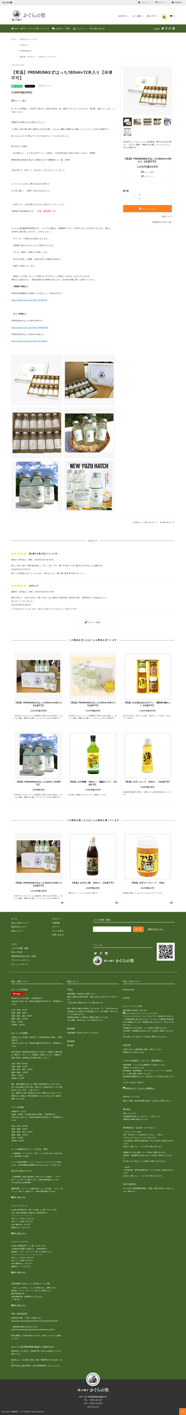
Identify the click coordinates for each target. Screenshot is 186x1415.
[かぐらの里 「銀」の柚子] (28, 20)
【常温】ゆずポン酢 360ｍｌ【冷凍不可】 (93, 882)
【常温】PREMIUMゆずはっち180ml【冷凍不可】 (38, 783)
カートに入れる (148, 208)
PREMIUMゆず (25, 51)
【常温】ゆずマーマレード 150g (147, 882)
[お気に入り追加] (62, 903)
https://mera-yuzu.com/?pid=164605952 (29, 327)
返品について (167, 216)
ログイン (161, 2)
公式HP (156, 29)
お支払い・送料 (62, 28)
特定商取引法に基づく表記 (162, 222)
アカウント (144, 2)
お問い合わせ (98, 28)
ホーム (13, 39)
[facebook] (166, 28)
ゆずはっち (24, 45)
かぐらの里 (7, 2)
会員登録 (177, 2)
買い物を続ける (166, 522)
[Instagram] (170, 28)
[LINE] (174, 28)
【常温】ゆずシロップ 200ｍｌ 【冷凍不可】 (148, 781)
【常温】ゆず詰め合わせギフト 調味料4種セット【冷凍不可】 (147, 704)
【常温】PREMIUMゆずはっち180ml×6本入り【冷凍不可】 (93, 704)
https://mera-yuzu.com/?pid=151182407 (29, 341)
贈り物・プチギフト (27, 57)
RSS (13, 952)
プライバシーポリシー (20, 960)
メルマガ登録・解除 (19, 948)
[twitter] (162, 28)
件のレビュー (45, 85)
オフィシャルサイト (19, 964)
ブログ (14, 944)
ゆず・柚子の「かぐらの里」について (31, 28)
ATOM (19, 952)
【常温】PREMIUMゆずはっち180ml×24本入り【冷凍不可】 (38, 704)
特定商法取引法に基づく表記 (23, 956)
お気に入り (149, 176)
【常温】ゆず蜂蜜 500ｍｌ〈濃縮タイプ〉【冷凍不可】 (93, 783)
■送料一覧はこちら (18, 1197)
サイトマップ (93, 1406)
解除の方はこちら (155, 929)
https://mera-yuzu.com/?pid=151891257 (29, 300)
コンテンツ (81, 28)
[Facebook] (100, 954)
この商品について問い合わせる (143, 522)
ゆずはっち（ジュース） (29, 39)
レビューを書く (94, 622)
